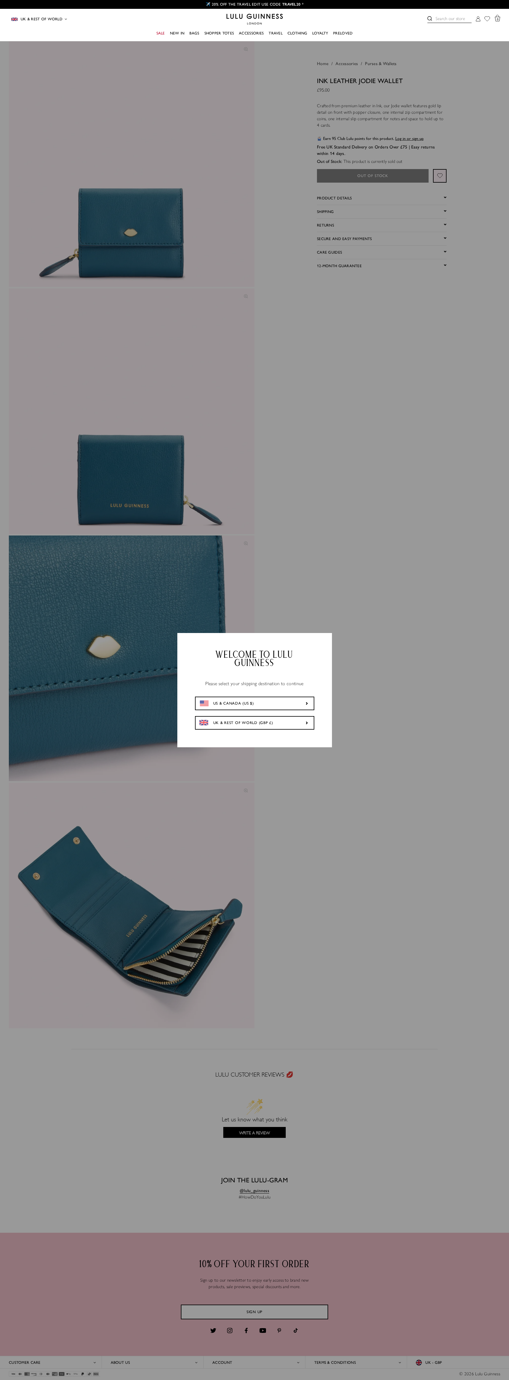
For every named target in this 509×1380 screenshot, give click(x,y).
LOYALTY (320, 33)
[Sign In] (478, 19)
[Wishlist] (487, 19)
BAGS (194, 33)
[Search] (429, 18)
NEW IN (177, 33)
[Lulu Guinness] (255, 19)
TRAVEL (275, 33)
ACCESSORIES (251, 33)
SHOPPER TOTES (219, 33)
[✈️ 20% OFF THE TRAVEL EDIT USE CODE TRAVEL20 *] (254, 4)
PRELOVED (343, 33)
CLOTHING (297, 33)
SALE (160, 33)
